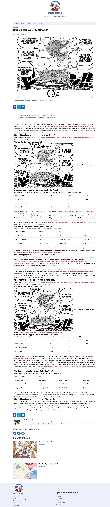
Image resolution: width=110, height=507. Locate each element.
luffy (22, 23)
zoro (28, 23)
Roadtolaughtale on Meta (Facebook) (27, 100)
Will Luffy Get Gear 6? (45, 442)
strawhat (16, 27)
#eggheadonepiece (49, 115)
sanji (34, 23)
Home (16, 23)
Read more (42, 444)
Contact (40, 23)
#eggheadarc (21, 117)
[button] (14, 107)
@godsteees (21, 115)
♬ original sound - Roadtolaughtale (45, 117)
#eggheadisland (30, 117)
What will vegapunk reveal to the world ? (51, 464)
